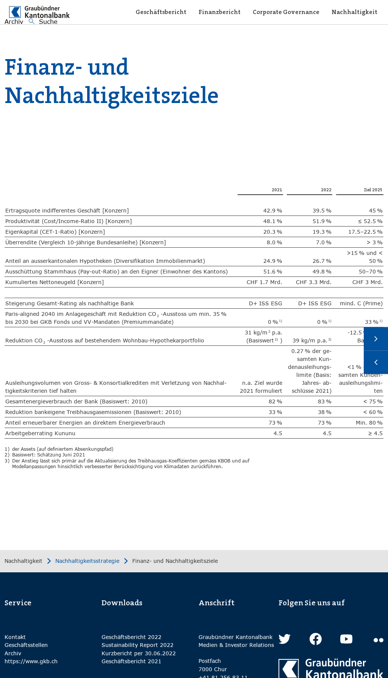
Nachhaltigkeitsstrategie (87, 561)
